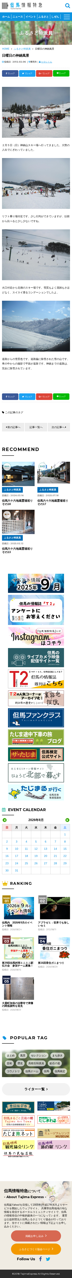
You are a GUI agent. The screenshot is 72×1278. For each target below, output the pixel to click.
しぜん (55, 16)
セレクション (39, 1055)
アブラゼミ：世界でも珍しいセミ (53, 924)
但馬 (46, 1071)
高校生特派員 (36, 1063)
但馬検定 (60, 1071)
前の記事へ (13, 427)
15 (65, 848)
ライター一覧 (34, 1089)
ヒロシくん (46, 62)
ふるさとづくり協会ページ (34, 1249)
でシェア (11, 73)
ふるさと (43, 16)
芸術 (9, 1063)
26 (36, 863)
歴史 (20, 1063)
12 (36, 848)
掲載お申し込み (34, 1236)
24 (16, 863)
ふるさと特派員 (22, 48)
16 (7, 856)
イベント (31, 16)
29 (65, 863)
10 (16, 848)
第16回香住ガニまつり (51, 963)
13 (45, 848)
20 (45, 856)
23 (7, 863)
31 (16, 870)
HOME (5, 48)
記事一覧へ (36, 427)
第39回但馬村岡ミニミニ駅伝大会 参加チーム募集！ (17, 964)
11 (26, 848)
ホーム (6, 16)
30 (7, 870)
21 (55, 856)
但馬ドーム (31, 1071)
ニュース (18, 16)
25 (26, 863)
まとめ (11, 1055)
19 (36, 856)
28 (55, 863)
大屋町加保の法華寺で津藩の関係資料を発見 (17, 1004)
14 (55, 848)
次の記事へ (58, 427)
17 (16, 856)
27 (45, 863)
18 (26, 856)
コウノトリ (13, 1071)
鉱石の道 (55, 1063)
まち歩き (57, 1055)
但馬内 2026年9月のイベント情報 (17, 924)
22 (65, 856)
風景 (22, 1055)
